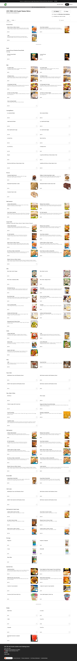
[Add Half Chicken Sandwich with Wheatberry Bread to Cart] (69, 380)
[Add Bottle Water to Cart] (36, 615)
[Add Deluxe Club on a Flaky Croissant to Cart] (36, 31)
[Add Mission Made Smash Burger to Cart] (69, 582)
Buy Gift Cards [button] (60, 4)
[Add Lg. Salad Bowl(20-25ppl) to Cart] (69, 126)
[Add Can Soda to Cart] (69, 615)
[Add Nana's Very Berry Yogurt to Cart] (69, 301)
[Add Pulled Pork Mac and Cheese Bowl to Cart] (36, 582)
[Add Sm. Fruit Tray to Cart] (36, 151)
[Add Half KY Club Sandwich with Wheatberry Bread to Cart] (36, 388)
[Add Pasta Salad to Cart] (69, 292)
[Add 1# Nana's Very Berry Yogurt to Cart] (36, 97)
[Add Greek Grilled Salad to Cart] (69, 346)
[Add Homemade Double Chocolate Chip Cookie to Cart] (69, 188)
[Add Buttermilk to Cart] (69, 553)
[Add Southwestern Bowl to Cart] (36, 574)
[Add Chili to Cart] (36, 367)
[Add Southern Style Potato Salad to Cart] (36, 317)
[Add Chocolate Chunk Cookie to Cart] (36, 196)
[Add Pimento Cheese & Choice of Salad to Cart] (69, 525)
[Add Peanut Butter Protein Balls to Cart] (69, 483)
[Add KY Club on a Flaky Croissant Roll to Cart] (36, 255)
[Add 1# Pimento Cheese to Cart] (36, 80)
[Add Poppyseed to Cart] (36, 545)
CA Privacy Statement (35, 658)
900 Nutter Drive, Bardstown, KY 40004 (12, 649)
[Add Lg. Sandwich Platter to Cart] (36, 117)
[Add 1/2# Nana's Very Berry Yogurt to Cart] (69, 97)
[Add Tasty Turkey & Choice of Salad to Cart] (69, 516)
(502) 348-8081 (7, 648)
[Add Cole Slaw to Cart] (69, 309)
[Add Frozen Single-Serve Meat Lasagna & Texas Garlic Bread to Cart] (69, 574)
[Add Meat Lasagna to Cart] (69, 400)
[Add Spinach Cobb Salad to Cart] (36, 355)
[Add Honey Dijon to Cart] (36, 562)
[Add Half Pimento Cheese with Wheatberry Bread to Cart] (36, 380)
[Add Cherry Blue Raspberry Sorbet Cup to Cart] (69, 599)
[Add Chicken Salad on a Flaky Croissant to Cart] (69, 247)
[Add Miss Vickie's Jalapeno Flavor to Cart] (69, 284)
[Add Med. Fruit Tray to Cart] (69, 143)
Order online (6, 654)
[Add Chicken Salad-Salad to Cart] (36, 338)
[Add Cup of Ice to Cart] (69, 623)
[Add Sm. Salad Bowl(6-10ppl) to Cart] (69, 134)
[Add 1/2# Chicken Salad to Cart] (69, 72)
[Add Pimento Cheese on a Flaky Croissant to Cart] (36, 264)
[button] (9, 20)
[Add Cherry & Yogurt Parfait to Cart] (36, 105)
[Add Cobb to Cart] (36, 40)
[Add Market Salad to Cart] (36, 346)
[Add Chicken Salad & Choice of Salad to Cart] (36, 516)
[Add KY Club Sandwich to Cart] (69, 217)
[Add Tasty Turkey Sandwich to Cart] (69, 31)
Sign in (71, 4)
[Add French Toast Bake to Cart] (36, 417)
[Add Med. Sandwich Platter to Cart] (69, 117)
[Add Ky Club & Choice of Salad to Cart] (36, 525)
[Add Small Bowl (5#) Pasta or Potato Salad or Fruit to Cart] (69, 168)
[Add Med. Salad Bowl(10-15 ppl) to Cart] (36, 134)
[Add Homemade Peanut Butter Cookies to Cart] (36, 188)
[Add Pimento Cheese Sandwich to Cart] (69, 208)
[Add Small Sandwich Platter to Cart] (36, 126)
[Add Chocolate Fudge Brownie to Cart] (36, 180)
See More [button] (55, 1)
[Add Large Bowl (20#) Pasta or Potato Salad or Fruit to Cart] (69, 159)
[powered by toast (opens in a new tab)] (8, 658)
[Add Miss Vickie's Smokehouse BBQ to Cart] (36, 284)
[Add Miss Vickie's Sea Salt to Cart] (69, 276)
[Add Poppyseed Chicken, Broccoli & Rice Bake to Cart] (69, 408)
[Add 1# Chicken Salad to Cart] (36, 72)
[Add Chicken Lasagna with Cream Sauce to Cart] (36, 408)
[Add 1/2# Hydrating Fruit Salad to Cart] (69, 89)
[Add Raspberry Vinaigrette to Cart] (69, 545)
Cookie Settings (44, 658)
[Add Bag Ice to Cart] (36, 159)
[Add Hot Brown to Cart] (36, 400)
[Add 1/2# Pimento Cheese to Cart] (69, 80)
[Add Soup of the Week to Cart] (69, 367)
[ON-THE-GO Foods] (5, 4)
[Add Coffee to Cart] (36, 623)
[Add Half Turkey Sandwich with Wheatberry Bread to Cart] (69, 388)
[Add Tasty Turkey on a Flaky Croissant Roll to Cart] (69, 255)
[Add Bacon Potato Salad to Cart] (36, 301)
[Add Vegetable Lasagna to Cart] (36, 425)
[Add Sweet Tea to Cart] (69, 632)
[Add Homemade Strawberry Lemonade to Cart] (36, 640)
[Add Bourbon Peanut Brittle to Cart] (36, 59)
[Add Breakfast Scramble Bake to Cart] (69, 417)
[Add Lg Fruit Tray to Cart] (36, 143)
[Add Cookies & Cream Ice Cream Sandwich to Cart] (69, 590)
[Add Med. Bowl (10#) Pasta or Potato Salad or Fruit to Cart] (36, 168)
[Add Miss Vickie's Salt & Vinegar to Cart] (36, 276)
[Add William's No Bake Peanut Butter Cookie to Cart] (69, 180)
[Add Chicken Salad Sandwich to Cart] (36, 208)
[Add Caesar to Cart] (36, 553)
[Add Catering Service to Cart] (69, 151)
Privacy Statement (25, 658)
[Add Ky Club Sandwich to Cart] (36, 239)
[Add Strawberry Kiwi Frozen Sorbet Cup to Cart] (36, 599)
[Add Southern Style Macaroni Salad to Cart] (69, 317)
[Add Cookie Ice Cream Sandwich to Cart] (36, 590)
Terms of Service (16, 658)
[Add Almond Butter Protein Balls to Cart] (36, 483)
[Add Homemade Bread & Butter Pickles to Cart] (36, 326)
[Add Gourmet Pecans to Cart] (69, 59)
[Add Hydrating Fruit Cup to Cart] (36, 292)
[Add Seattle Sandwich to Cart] (69, 471)
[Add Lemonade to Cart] (36, 632)
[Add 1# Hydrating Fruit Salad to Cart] (36, 89)
